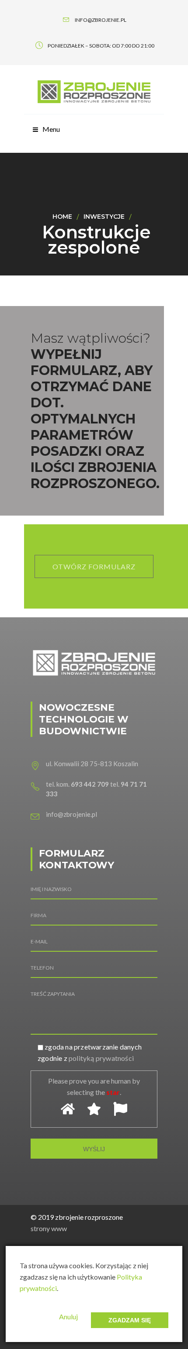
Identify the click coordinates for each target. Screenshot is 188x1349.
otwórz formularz (94, 566)
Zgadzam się (129, 1320)
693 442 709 (90, 784)
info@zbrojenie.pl (71, 814)
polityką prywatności (101, 1058)
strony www (49, 1228)
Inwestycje (104, 216)
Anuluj (68, 1316)
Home (62, 216)
